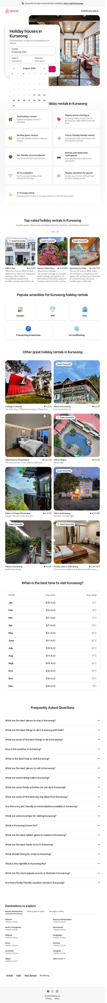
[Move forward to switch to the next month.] (44, 68)
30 (44, 100)
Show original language (73, 3)
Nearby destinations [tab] (14, 911)
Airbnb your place (89, 11)
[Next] (57, 232)
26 (24, 100)
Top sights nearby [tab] (56, 911)
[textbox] (21, 61)
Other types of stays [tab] (35, 911)
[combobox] (33, 51)
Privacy (49, 998)
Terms (57, 998)
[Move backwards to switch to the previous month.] (14, 68)
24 (14, 100)
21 (34, 95)
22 (39, 95)
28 (34, 100)
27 (29, 100)
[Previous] (48, 232)
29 (39, 100)
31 (14, 106)
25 (19, 100)
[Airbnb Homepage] (12, 11)
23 (44, 95)
